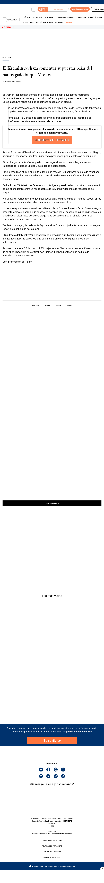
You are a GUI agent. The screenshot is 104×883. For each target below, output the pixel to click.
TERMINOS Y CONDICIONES (52, 840)
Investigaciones (44, 22)
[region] (52, 47)
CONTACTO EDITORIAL (52, 857)
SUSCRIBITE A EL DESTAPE (51, 140)
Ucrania (35, 306)
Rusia (58, 306)
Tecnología (28, 22)
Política (26, 17)
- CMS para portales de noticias (54, 866)
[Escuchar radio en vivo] (58, 9)
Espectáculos (95, 17)
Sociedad (49, 17)
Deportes (81, 17)
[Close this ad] (102, 868)
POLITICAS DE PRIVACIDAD (52, 846)
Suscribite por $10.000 (80, 9)
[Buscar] (34, 9)
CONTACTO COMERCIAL (52, 852)
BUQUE (47, 306)
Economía (37, 17)
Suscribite (52, 740)
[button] (5, 106)
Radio (69, 22)
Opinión (59, 22)
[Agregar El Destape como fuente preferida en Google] (52, 86)
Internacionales (65, 17)
